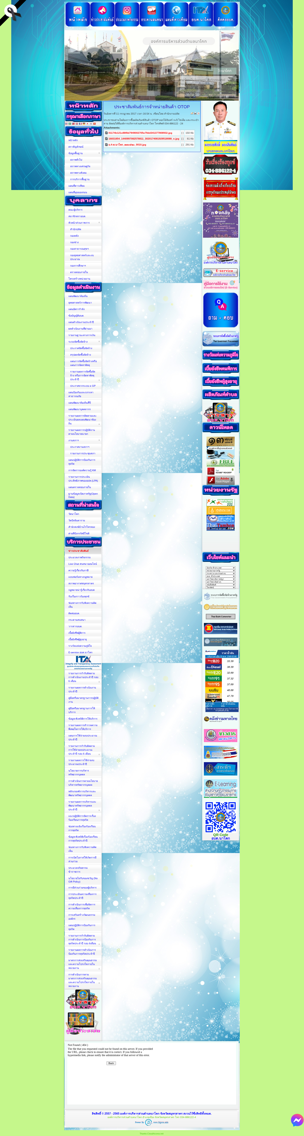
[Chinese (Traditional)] (73, 124)
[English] (76, 124)
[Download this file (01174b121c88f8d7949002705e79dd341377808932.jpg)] (107, 132)
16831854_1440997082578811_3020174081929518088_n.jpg (144, 138)
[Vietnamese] (94, 124)
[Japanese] (87, 124)
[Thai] (66, 124)
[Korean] (91, 124)
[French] (80, 124)
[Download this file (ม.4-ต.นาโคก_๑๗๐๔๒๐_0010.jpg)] (107, 144)
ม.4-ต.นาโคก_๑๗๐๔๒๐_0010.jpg (127, 144)
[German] (84, 124)
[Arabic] (69, 124)
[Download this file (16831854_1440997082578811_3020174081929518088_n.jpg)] (107, 138)
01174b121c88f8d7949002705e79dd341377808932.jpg (140, 132)
